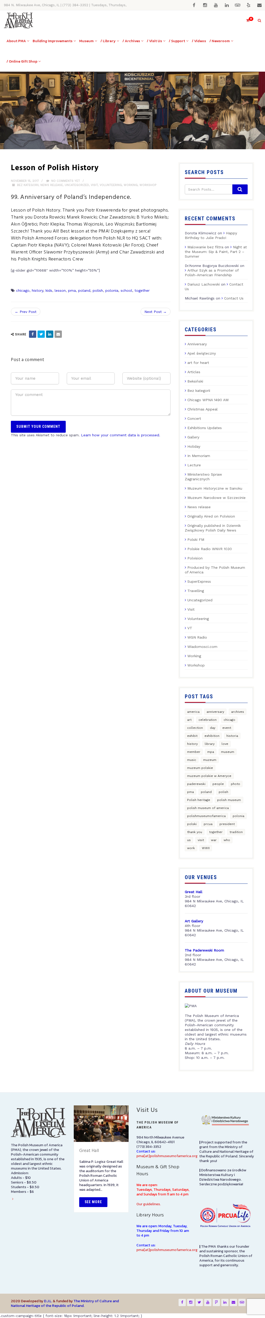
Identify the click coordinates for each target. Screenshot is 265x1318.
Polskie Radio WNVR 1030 (209, 549)
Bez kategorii (28, 185)
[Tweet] (41, 334)
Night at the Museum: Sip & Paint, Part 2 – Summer (216, 251)
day (212, 728)
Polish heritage (198, 800)
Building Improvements (52, 41)
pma (72, 290)
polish (98, 290)
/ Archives (131, 41)
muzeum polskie (200, 768)
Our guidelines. (148, 1204)
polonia (111, 290)
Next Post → (155, 312)
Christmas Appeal (202, 409)
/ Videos (199, 41)
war (214, 840)
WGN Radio (197, 637)
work (191, 848)
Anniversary (197, 344)
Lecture (194, 465)
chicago (23, 290)
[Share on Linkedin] (49, 334)
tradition (236, 832)
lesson (60, 290)
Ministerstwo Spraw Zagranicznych (203, 476)
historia (232, 736)
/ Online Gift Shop (21, 61)
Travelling (195, 591)
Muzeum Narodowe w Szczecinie (216, 498)
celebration (207, 720)
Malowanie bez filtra (205, 247)
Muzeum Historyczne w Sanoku (214, 488)
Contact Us (234, 298)
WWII (206, 848)
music (191, 760)
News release (51, 185)
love (225, 744)
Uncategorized (77, 185)
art (189, 720)
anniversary (215, 712)
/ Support (177, 41)
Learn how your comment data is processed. (120, 435)
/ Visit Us (154, 41)
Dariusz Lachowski (203, 284)
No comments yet (65, 181)
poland (84, 290)
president (227, 824)
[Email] (58, 334)
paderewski (196, 784)
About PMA (16, 41)
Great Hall (89, 1151)
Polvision (195, 558)
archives (237, 712)
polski (192, 824)
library (210, 744)
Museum (86, 41)
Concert (194, 418)
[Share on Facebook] (32, 334)
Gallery (193, 437)
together (142, 290)
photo (235, 784)
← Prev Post (25, 312)
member (193, 752)
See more (93, 1202)
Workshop (147, 185)
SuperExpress (199, 581)
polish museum (229, 800)
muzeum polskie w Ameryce (209, 776)
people (218, 784)
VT (189, 628)
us (189, 840)
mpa (210, 752)
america (193, 712)
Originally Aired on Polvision (211, 516)
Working (131, 185)
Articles (193, 372)
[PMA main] (18, 20)
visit (201, 840)
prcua (208, 824)
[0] (245, 20)
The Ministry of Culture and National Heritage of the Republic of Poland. (65, 1303)
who (227, 840)
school (126, 290)
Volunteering (111, 185)
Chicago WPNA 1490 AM (208, 400)
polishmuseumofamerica (206, 816)
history (37, 290)
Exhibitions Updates (204, 428)
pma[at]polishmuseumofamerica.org (166, 1156)
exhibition (211, 736)
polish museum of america (208, 808)
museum (227, 752)
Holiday (193, 446)
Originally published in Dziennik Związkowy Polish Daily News (213, 527)
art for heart (198, 363)
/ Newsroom (219, 41)
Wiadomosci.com (202, 647)
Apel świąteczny (201, 353)
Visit (94, 185)
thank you (194, 832)
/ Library (108, 41)
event (226, 728)
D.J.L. (48, 1301)
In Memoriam (198, 456)
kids (49, 290)
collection (195, 728)
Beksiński (195, 381)
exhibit (192, 736)
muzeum (209, 760)
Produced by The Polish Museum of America (215, 569)
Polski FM (195, 539)
